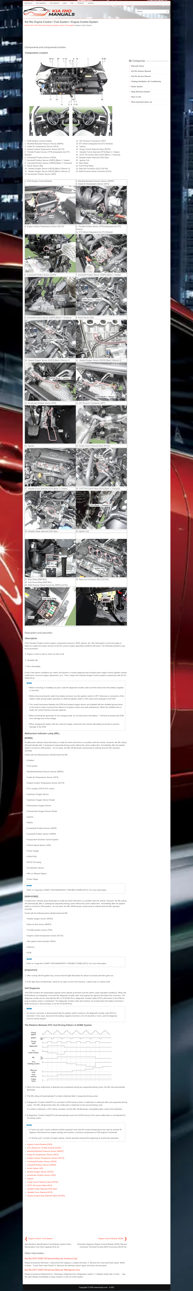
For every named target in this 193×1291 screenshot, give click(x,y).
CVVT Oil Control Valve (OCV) (39, 1185)
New (64, 3)
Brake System (137, 86)
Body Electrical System (140, 92)
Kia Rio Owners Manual (141, 71)
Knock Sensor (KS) (35, 1168)
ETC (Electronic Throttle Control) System (44, 1148)
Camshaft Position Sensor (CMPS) (41, 1165)
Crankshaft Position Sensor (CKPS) (42, 1161)
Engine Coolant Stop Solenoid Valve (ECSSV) (46, 1196)
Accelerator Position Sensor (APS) (41, 1175)
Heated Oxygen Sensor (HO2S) (40, 1172)
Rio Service (54, 3)
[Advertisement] (76, 36)
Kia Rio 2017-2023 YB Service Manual (38, 25)
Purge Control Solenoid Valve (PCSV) (42, 1182)
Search (91, 3)
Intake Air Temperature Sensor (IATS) (42, 1155)
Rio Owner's (41, 3)
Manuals (28, 3)
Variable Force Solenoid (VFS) (40, 1192)
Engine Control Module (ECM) (39, 1144)
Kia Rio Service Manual (141, 76)
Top (71, 3)
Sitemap (80, 3)
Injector (30, 1179)
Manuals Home (137, 66)
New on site (136, 97)
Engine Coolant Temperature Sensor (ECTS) (45, 1158)
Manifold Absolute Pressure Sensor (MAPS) (45, 1151)
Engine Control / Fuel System (63, 25)
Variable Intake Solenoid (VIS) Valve (42, 1189)
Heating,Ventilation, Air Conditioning (146, 81)
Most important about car (141, 102)
